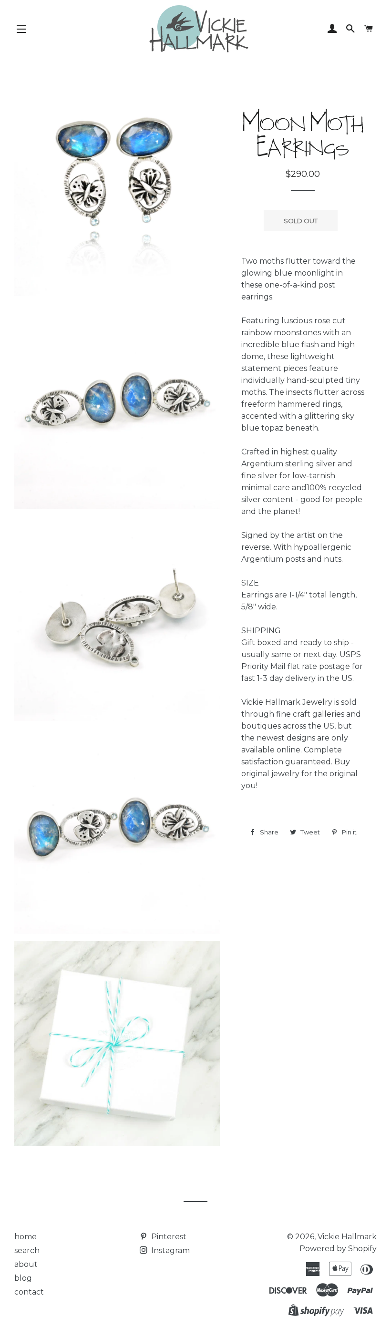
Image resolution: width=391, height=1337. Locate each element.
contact (29, 1291)
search (27, 1250)
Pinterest (167, 1236)
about (26, 1264)
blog (23, 1278)
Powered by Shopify (338, 1248)
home (25, 1236)
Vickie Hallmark (347, 1236)
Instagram (169, 1250)
